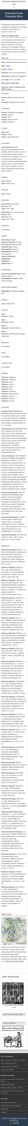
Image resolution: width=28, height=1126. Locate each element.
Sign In (14, 4)
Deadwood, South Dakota (7, 1084)
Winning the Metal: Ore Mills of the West (11, 1087)
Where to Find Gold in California (9, 1066)
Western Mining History (14, 2)
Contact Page (4, 1109)
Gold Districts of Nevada (7, 1070)
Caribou (10, 69)
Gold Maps (4, 1112)
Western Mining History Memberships (11, 1105)
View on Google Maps (12, 83)
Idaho (8, 66)
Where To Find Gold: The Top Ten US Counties (13, 1060)
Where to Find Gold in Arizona (9, 1063)
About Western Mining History (9, 1102)
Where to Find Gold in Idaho (15, 961)
